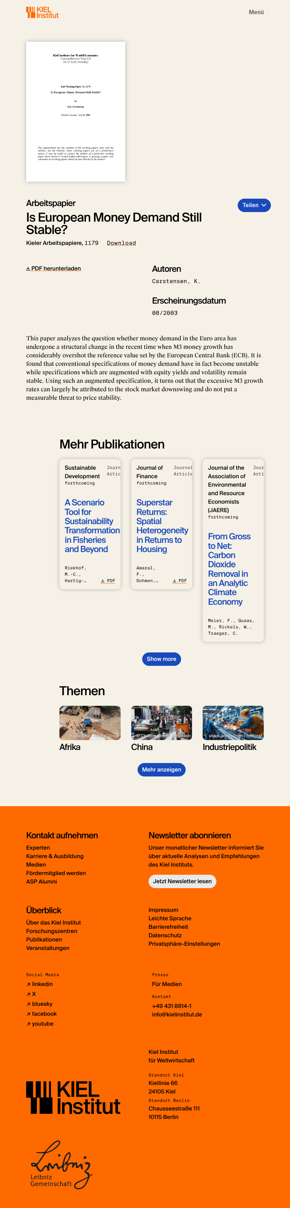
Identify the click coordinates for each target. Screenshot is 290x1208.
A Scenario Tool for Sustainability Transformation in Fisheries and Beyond (92, 526)
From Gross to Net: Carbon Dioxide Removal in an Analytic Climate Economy (229, 569)
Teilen (250, 205)
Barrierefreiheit (168, 927)
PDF (111, 581)
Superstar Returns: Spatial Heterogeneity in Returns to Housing (162, 526)
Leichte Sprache (170, 918)
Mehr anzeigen (161, 769)
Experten (38, 847)
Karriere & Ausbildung (54, 856)
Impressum (163, 910)
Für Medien (167, 984)
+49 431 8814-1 (171, 1006)
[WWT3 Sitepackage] (52, 12)
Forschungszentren (51, 931)
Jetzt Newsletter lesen (182, 881)
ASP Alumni (41, 881)
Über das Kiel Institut (53, 922)
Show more (161, 659)
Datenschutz (165, 935)
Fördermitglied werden (56, 873)
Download (121, 243)
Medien (36, 864)
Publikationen (44, 939)
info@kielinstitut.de (177, 1014)
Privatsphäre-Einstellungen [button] (184, 944)
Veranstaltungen (47, 948)
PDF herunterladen (55, 268)
